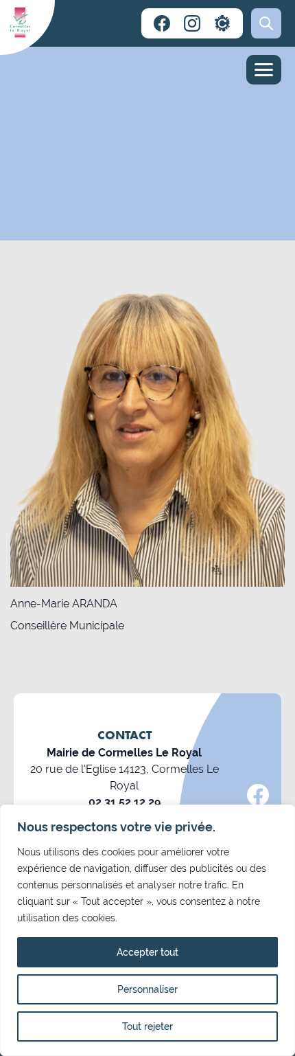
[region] (147, 930)
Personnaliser (147, 989)
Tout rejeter (147, 1026)
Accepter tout (147, 952)
